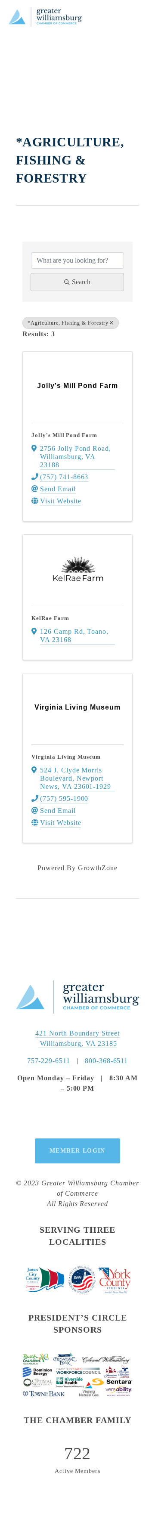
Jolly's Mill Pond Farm (64, 435)
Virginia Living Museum (66, 756)
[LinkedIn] (97, 1116)
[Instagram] (77, 1116)
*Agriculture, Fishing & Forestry (68, 323)
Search (81, 281)
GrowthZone (98, 867)
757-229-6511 (49, 1060)
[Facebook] (57, 1116)
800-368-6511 (106, 1060)
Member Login (77, 1150)
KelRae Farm (50, 618)
